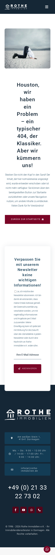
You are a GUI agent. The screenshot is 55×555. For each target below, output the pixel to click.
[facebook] (15, 510)
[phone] (39, 510)
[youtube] (23, 510)
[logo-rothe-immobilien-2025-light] (16, 5)
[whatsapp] (31, 510)
